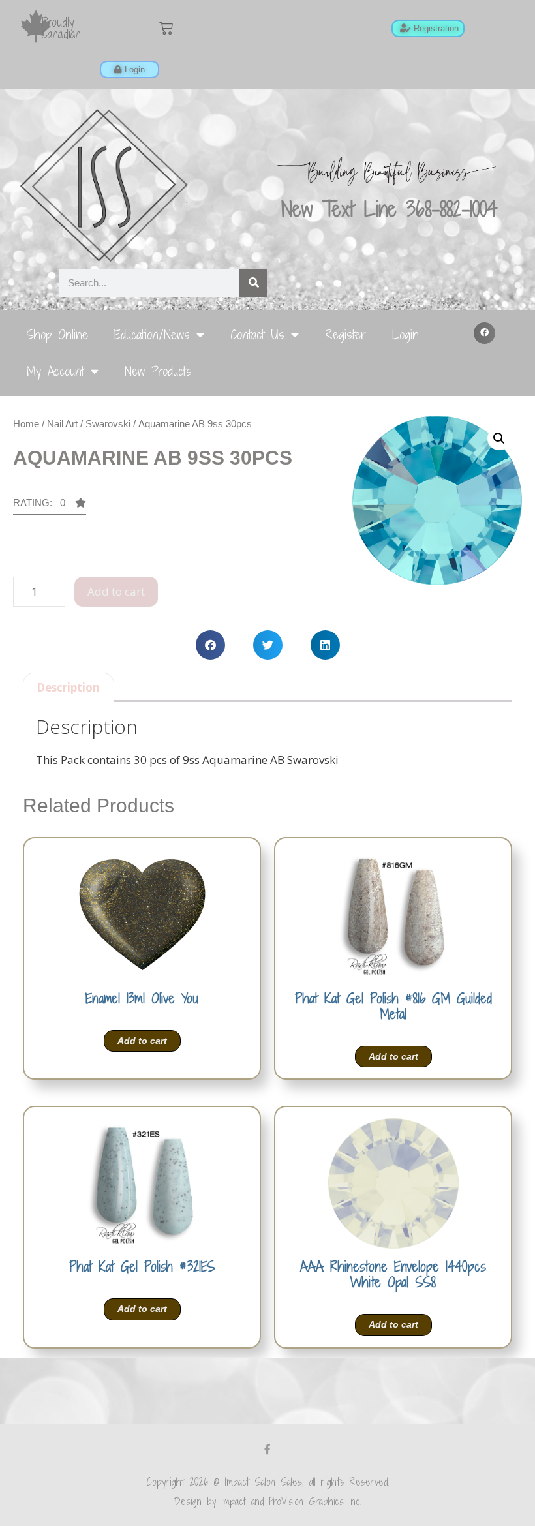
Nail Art (62, 423)
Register (345, 334)
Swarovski (107, 423)
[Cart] (166, 28)
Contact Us (257, 334)
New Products (158, 371)
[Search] (253, 283)
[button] (485, 333)
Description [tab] (68, 687)
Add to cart (116, 591)
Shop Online (57, 334)
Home (26, 423)
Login (405, 334)
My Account (55, 371)
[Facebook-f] (267, 1449)
